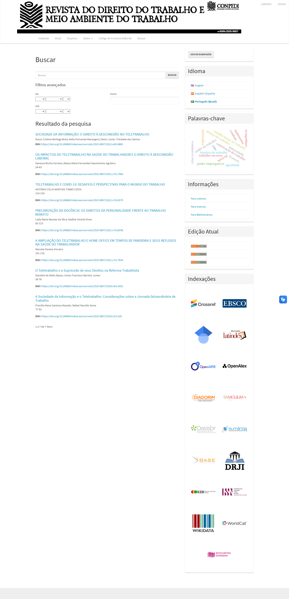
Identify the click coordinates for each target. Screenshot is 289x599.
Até (37, 106)
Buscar (141, 38)
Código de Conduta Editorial (115, 38)
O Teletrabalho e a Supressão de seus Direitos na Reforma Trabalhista (87, 270)
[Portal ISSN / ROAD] (234, 492)
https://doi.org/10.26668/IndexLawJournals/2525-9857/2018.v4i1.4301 (82, 286)
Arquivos (72, 38)
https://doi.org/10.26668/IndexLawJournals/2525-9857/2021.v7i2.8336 (82, 230)
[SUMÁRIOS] (234, 429)
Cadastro (266, 4)
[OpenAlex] (234, 366)
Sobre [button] (87, 38)
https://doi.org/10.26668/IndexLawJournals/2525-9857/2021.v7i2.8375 (82, 200)
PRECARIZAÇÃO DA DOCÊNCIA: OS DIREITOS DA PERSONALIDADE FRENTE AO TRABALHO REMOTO (100, 212)
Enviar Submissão (201, 54)
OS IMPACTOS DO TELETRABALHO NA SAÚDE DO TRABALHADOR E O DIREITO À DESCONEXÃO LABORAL (104, 156)
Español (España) (205, 93)
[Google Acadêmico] (203, 335)
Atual (58, 38)
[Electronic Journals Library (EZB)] (203, 492)
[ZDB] (219, 555)
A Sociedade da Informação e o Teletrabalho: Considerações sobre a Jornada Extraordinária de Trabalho (105, 298)
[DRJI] (234, 460)
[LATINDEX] (234, 335)
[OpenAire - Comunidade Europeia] (203, 366)
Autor (113, 94)
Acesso (282, 4)
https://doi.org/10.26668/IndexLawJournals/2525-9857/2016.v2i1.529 (81, 316)
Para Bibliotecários (202, 214)
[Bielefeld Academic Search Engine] (203, 460)
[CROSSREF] (203, 303)
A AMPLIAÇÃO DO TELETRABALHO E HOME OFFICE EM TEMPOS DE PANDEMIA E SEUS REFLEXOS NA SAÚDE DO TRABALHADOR (105, 242)
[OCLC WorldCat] (234, 523)
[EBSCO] (234, 303)
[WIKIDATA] (203, 523)
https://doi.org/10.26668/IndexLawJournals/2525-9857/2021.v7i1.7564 (82, 174)
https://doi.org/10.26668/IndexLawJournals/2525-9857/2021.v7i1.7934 (82, 260)
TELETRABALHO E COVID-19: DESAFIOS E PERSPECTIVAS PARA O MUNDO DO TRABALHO (100, 184)
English (199, 85)
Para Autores (198, 206)
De (37, 94)
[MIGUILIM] (234, 397)
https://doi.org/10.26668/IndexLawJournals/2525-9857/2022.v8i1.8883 (82, 144)
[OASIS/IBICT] (203, 429)
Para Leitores (198, 198)
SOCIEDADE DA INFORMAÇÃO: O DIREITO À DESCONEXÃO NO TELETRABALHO (92, 134)
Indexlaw (43, 38)
